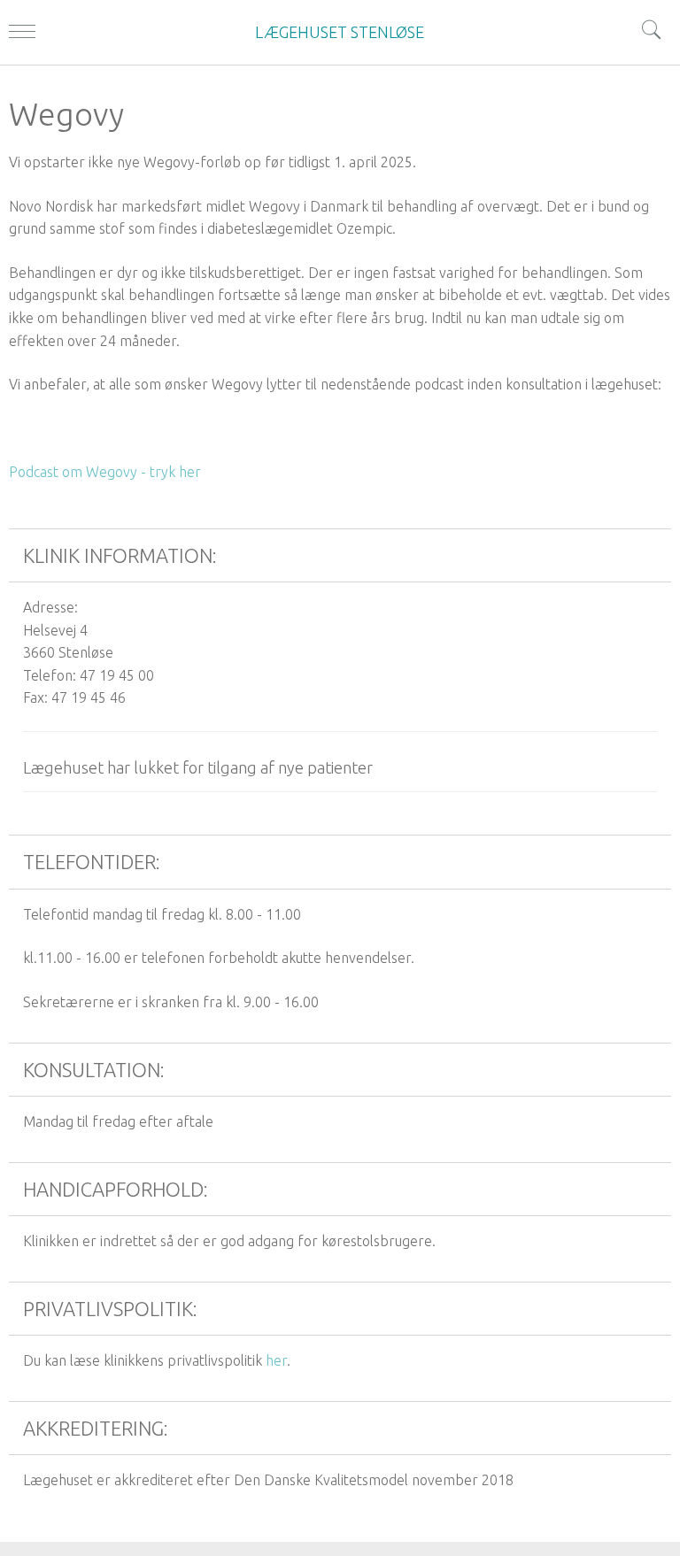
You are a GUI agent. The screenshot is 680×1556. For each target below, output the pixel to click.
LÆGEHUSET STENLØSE (339, 32)
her (276, 1360)
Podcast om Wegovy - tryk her (105, 472)
